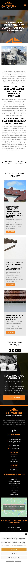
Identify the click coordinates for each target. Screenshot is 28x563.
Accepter (14, 549)
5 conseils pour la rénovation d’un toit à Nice (14, 317)
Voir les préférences (14, 557)
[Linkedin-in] (15, 430)
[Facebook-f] (13, 430)
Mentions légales (18, 561)
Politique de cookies (10, 561)
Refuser (14, 553)
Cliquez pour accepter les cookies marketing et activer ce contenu (14, 507)
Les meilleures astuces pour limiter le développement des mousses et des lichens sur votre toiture (14, 211)
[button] (26, 534)
